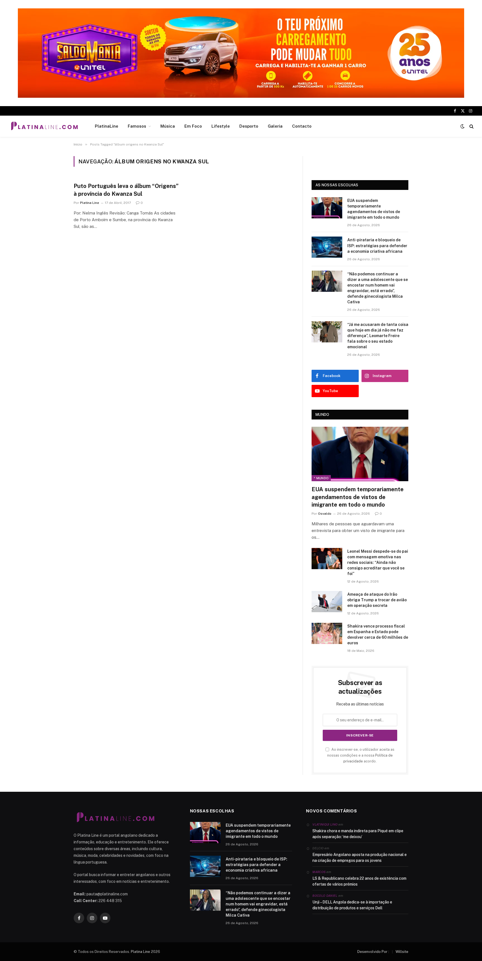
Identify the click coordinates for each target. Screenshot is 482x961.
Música (167, 126)
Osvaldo (324, 514)
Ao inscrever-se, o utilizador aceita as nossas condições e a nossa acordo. (360, 755)
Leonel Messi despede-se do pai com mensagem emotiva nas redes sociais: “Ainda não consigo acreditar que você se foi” (377, 562)
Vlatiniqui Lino (325, 824)
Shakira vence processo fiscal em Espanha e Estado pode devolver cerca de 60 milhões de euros (377, 634)
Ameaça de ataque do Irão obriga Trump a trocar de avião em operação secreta (377, 600)
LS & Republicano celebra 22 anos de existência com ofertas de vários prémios (359, 881)
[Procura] (471, 126)
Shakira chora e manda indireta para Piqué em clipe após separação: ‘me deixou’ (357, 834)
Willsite (402, 952)
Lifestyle (220, 126)
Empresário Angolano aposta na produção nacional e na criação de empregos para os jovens (359, 857)
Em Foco (193, 126)
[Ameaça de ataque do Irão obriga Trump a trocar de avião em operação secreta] (327, 601)
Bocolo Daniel (324, 895)
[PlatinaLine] (44, 126)
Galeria (275, 126)
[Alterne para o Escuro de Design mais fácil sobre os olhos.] (462, 126)
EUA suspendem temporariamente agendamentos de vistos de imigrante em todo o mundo (373, 209)
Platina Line (89, 203)
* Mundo (321, 478)
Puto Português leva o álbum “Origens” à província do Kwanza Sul (126, 190)
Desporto (248, 126)
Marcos (319, 872)
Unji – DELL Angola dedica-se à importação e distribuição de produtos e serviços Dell (352, 905)
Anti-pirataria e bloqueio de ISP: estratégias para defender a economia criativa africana (377, 245)
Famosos (137, 126)
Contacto (302, 126)
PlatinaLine (106, 126)
